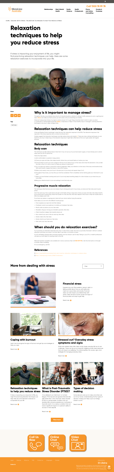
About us (26, 460)
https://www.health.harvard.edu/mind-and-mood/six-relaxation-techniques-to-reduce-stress (61, 253)
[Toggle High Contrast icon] (105, 1)
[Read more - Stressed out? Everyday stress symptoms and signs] (81, 324)
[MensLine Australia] (15, 10)
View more (57, 420)
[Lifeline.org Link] (102, 462)
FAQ (33, 460)
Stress (39, 117)
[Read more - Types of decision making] (89, 373)
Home (8, 20)
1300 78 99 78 (78, 240)
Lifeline (105, 466)
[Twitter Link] (22, 464)
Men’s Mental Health (60, 10)
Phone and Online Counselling (89, 11)
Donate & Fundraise (99, 10)
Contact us (40, 460)
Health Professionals (79, 10)
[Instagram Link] (26, 464)
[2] (77, 136)
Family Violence (69, 10)
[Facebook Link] (18, 464)
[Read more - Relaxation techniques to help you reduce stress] (25, 373)
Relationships (48, 9)
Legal (11, 460)
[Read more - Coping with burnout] (33, 324)
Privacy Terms (103, 468)
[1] (68, 134)
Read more (66, 300)
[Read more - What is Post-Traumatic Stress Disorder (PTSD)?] (57, 373)
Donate (57, 460)
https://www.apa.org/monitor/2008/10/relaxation (49, 255)
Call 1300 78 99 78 (96, 6)
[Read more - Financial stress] (33, 290)
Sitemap (19, 460)
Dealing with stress (18, 20)
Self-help (14, 125)
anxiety (58, 121)
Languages (49, 460)
